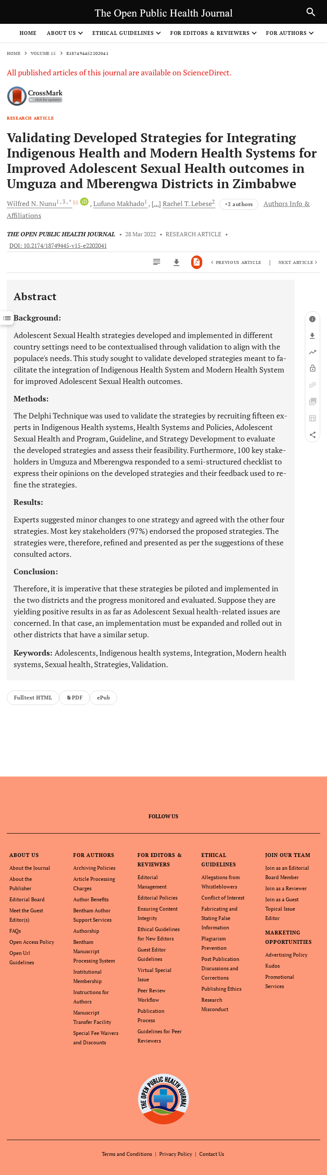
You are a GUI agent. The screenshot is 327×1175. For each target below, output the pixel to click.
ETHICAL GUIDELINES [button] (123, 33)
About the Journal (29, 868)
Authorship (86, 931)
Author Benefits (91, 899)
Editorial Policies (158, 897)
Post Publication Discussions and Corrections (220, 968)
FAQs (15, 931)
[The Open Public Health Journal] (163, 1099)
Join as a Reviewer (286, 888)
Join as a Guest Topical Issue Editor (281, 908)
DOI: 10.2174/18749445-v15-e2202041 (58, 245)
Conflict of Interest (222, 897)
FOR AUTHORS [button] (286, 33)
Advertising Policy (286, 954)
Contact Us (211, 1154)
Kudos (272, 966)
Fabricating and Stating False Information (219, 918)
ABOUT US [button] (62, 33)
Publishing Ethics (221, 989)
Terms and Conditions (127, 1154)
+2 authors (239, 204)
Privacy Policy (175, 1154)
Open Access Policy (31, 942)
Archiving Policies (94, 868)
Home (28, 33)
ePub (103, 697)
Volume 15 (43, 53)
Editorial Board (27, 899)
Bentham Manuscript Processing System (94, 951)
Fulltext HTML (33, 697)
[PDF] (197, 262)
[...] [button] (156, 203)
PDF (77, 697)
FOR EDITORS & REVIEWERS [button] (210, 33)
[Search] (311, 12)
